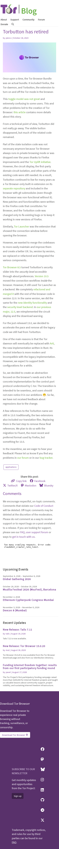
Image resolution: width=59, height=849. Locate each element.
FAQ (22, 532)
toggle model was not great (24, 99)
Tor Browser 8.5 (12, 267)
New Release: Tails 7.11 (17, 629)
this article (20, 112)
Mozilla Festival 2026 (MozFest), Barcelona (29, 589)
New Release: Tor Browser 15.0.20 (24, 646)
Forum (41, 19)
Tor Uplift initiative (40, 162)
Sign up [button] (17, 795)
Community (28, 19)
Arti (52, 343)
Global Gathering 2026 (17, 579)
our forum (23, 457)
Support (14, 19)
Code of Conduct (43, 505)
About (4, 19)
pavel (8, 672)
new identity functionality (32, 302)
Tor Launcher (21, 226)
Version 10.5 (42, 276)
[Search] (12, 24)
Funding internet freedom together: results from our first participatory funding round (30, 666)
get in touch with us (23, 536)
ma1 (8, 650)
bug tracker (46, 457)
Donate (4, 24)
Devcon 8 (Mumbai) (15, 610)
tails (8, 633)
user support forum (37, 532)
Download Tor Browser (14, 734)
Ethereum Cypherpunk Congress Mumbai (28, 600)
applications (10, 467)
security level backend (20, 307)
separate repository (14, 188)
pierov (9, 38)
